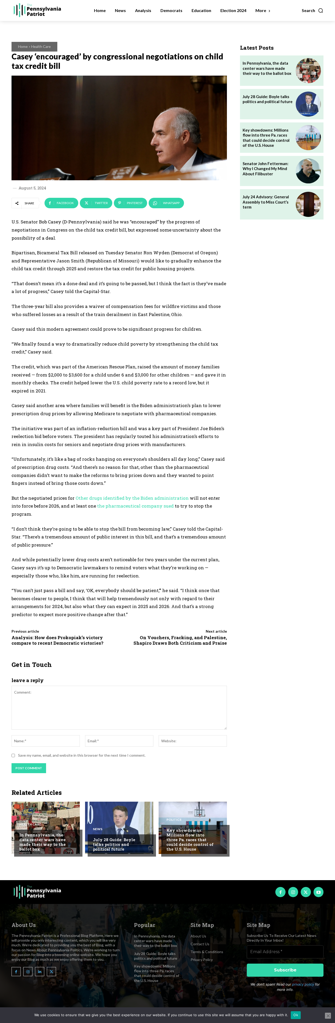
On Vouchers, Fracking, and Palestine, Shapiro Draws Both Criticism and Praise (180, 640)
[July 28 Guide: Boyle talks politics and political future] (119, 828)
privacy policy (303, 984)
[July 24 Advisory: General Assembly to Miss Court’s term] (308, 204)
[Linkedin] (39, 971)
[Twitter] (306, 892)
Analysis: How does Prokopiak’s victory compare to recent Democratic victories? (57, 640)
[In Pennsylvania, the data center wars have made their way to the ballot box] (46, 828)
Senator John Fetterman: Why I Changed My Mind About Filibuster (265, 168)
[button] (312, 10)
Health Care (41, 46)
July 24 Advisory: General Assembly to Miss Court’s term (266, 201)
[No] (328, 1016)
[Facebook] (280, 892)
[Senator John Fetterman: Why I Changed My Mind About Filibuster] (308, 171)
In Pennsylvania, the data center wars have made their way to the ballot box (42, 842)
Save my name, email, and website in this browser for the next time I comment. (82, 755)
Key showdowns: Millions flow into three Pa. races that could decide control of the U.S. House (190, 840)
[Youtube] (318, 892)
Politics (173, 819)
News (97, 829)
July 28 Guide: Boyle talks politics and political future (114, 844)
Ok (295, 1015)
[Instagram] (293, 892)
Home (23, 46)
